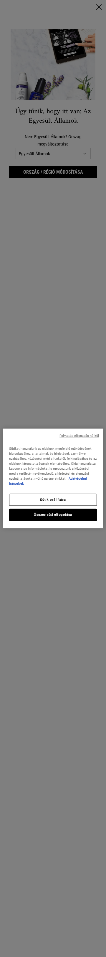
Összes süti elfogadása (53, 515)
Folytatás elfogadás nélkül (79, 436)
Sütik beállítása (53, 499)
